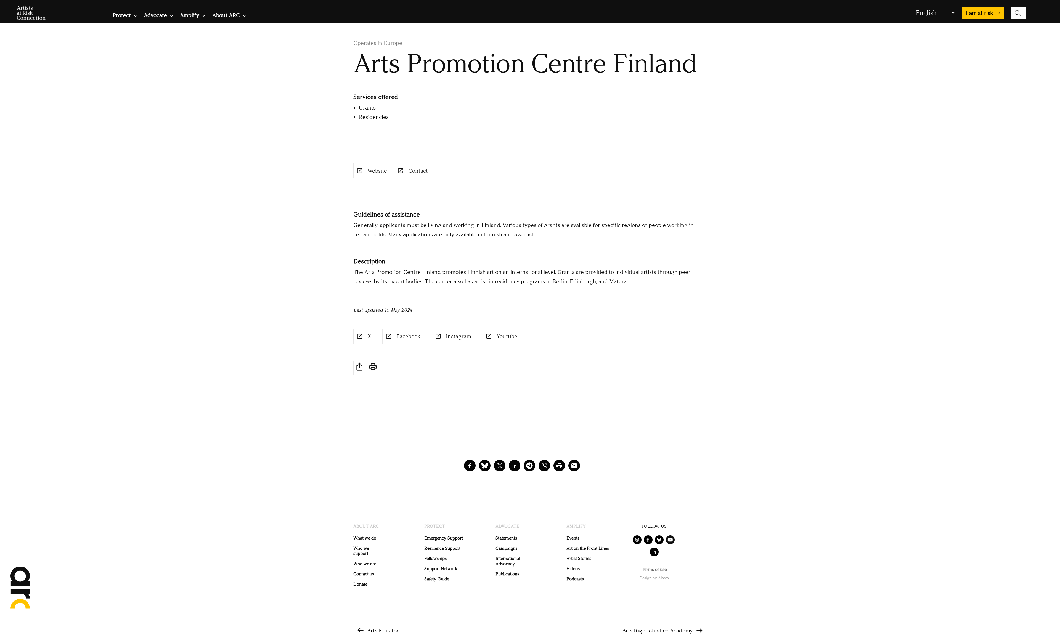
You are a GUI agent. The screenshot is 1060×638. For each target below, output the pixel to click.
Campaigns (506, 548)
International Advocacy (507, 561)
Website (377, 170)
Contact (418, 170)
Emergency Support (443, 538)
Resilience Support (442, 548)
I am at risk (979, 13)
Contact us (363, 573)
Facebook (408, 336)
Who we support (361, 551)
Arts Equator (383, 630)
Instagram (458, 336)
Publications (507, 573)
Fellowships (435, 558)
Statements (506, 538)
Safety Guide (436, 578)
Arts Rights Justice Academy (657, 630)
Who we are (364, 563)
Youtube (507, 336)
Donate (360, 584)
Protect (122, 15)
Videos (573, 568)
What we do (364, 538)
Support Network (440, 568)
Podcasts (575, 578)
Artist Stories (578, 558)
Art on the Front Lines (587, 548)
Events (572, 538)
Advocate (155, 15)
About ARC (226, 15)
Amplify (189, 15)
